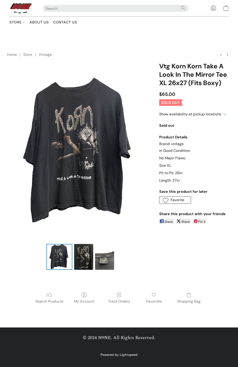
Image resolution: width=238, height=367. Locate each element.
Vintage (45, 54)
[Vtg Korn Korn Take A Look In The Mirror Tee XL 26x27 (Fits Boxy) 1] (83, 257)
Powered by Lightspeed (119, 355)
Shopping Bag (189, 301)
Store (27, 54)
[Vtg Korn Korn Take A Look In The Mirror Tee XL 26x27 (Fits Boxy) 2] (104, 257)
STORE (16, 22)
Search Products (49, 301)
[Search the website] (183, 8)
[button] (21, 8)
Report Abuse (119, 347)
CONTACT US (65, 22)
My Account (84, 301)
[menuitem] (221, 54)
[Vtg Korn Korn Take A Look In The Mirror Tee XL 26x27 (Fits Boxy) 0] (59, 257)
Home (12, 54)
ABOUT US (39, 22)
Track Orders (119, 301)
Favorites (154, 301)
